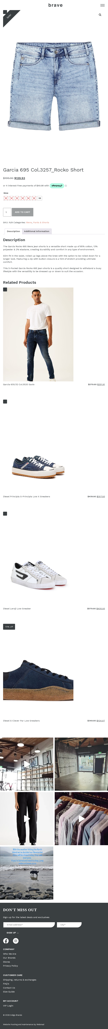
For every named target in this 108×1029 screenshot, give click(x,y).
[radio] (6, 198)
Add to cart (22, 212)
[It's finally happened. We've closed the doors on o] (26, 764)
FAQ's (6, 983)
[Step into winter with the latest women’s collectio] (26, 818)
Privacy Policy (10, 965)
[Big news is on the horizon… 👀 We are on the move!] (81, 764)
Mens (29, 222)
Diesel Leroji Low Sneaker (17, 608)
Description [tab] (13, 231)
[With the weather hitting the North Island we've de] (26, 873)
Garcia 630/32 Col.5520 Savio (18, 384)
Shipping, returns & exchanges (19, 979)
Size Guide (9, 991)
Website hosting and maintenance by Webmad (23, 1024)
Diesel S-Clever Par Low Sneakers (21, 720)
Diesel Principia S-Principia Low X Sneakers (26, 496)
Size (6, 193)
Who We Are (9, 953)
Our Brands (9, 957)
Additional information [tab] (36, 231)
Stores (6, 961)
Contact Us (9, 987)
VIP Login (8, 1005)
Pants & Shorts (41, 222)
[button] (100, 14)
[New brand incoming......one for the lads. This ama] (81, 818)
